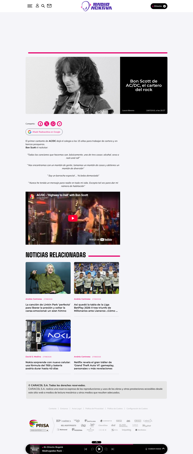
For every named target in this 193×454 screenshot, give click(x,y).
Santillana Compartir (106, 421)
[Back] (85, 449)
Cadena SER (118, 421)
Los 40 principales (77, 421)
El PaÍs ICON (102, 429)
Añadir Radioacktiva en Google (46, 132)
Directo (158, 6)
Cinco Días (102, 425)
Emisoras (64, 408)
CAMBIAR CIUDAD (155, 449)
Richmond (62, 429)
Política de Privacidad (94, 408)
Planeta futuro (134, 425)
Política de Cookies (115, 408)
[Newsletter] (47, 6)
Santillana (91, 421)
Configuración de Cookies (137, 408)
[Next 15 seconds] (106, 449)
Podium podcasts (90, 429)
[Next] (112, 449)
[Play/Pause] (99, 449)
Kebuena (144, 425)
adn (136, 421)
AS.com (127, 421)
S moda (114, 429)
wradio (91, 425)
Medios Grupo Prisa (39, 430)
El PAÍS (64, 421)
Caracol (147, 421)
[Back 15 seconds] (92, 449)
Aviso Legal (77, 408)
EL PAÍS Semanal (124, 425)
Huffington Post (68, 425)
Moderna (76, 429)
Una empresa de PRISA (39, 423)
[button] (29, 6)
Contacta (52, 408)
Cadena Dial (113, 425)
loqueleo (126, 429)
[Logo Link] (96, 6)
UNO (83, 425)
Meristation (140, 429)
